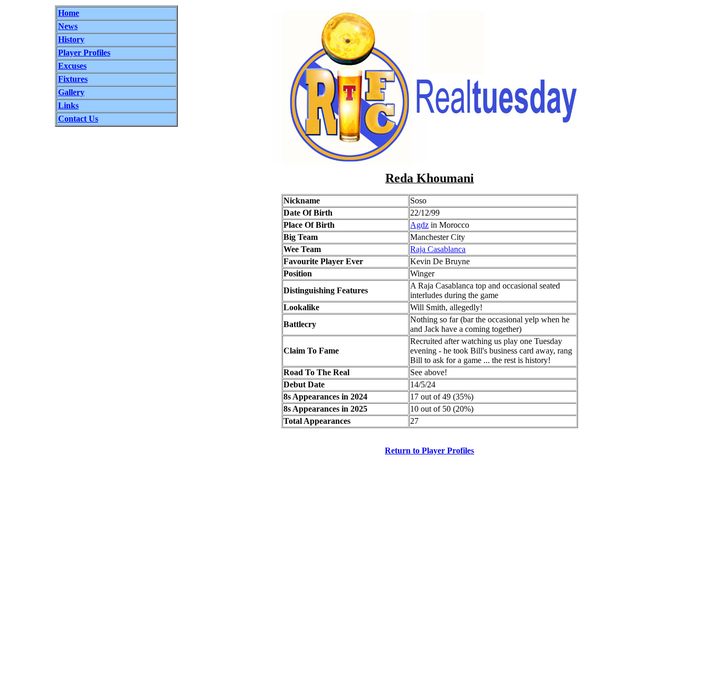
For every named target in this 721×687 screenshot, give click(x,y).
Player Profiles (84, 52)
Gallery (71, 92)
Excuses (72, 65)
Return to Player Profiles (429, 450)
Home (68, 12)
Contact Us (78, 118)
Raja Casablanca (438, 249)
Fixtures (73, 79)
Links (68, 105)
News (68, 26)
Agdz (419, 224)
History (71, 39)
